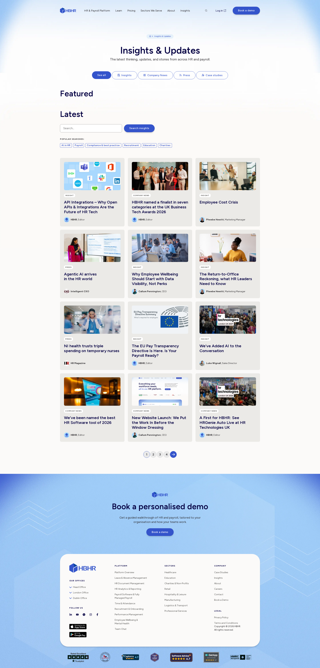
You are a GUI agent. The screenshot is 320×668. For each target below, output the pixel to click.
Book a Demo (221, 600)
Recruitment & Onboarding (129, 609)
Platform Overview (124, 572)
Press (186, 75)
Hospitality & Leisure (175, 594)
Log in (219, 10)
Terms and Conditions (226, 623)
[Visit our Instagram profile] (90, 615)
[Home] (150, 36)
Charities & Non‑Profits (176, 583)
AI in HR (66, 145)
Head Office (79, 587)
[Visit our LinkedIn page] (70, 615)
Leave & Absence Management (131, 578)
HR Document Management (129, 583)
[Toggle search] (206, 10)
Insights (126, 75)
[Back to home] (68, 10)
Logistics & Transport (176, 605)
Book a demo (246, 10)
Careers (218, 589)
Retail (167, 589)
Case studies (214, 75)
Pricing (131, 10)
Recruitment (131, 145)
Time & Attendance (125, 603)
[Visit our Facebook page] (97, 615)
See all (101, 75)
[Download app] (90, 626)
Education (149, 145)
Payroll (78, 145)
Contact (218, 594)
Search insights (139, 128)
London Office (80, 592)
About (171, 10)
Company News (157, 75)
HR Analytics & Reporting (128, 589)
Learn (118, 10)
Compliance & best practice (103, 145)
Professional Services (175, 611)
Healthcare (170, 572)
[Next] (173, 454)
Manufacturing (172, 600)
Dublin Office (80, 598)
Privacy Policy (221, 617)
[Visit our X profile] (84, 615)
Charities (165, 145)
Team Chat (120, 629)
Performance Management (129, 614)
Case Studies (221, 572)
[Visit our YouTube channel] (77, 615)
